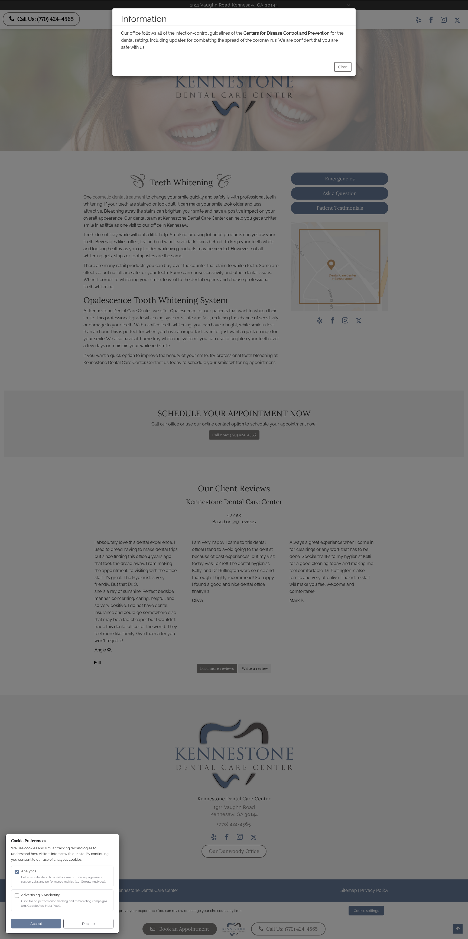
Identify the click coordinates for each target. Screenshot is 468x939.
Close (343, 66)
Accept (36, 924)
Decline (88, 924)
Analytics (28, 871)
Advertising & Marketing (40, 895)
